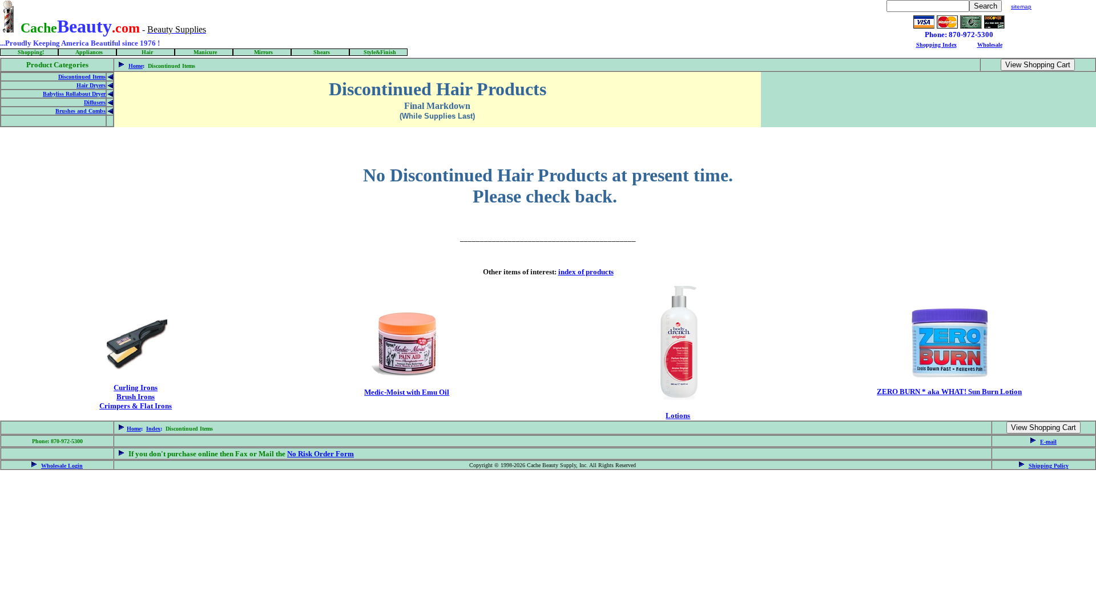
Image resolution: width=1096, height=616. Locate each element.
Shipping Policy (1049, 466)
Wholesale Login (62, 466)
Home (135, 66)
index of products (586, 272)
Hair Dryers (91, 85)
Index (153, 428)
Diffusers (95, 102)
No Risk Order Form (320, 453)
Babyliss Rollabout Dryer (74, 94)
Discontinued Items (82, 77)
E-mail (1048, 442)
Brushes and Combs (80, 111)
